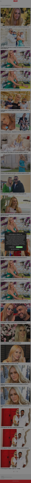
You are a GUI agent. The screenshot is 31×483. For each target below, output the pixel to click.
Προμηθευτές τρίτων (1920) (15, 239)
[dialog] (15, 241)
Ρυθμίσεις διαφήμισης (21, 243)
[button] (15, 249)
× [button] (25, 233)
